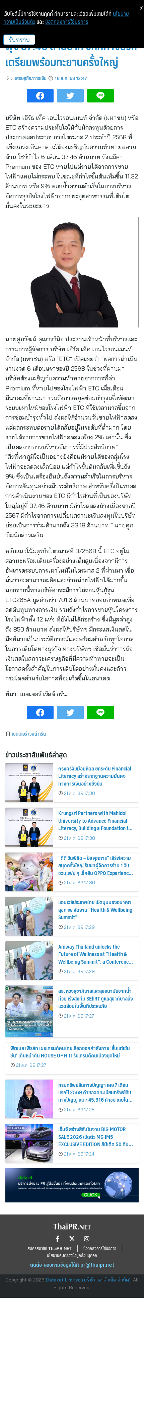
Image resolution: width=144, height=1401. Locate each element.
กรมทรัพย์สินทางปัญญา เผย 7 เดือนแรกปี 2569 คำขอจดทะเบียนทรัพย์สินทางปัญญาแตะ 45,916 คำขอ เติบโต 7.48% (94, 1096)
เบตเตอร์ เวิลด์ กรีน (29, 734)
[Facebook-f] (57, 1239)
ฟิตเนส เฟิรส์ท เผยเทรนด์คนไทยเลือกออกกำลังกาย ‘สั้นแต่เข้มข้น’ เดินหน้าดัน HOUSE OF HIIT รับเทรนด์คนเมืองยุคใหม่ (70, 1051)
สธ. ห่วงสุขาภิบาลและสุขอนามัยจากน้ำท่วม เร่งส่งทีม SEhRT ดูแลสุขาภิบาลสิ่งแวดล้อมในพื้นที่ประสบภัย (95, 998)
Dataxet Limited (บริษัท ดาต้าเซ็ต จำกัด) (88, 1280)
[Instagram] (87, 1239)
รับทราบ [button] (19, 39)
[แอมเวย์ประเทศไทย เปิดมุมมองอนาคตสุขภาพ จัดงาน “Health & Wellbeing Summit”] (29, 916)
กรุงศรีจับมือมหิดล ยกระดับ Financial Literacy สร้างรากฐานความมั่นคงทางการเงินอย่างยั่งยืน (94, 776)
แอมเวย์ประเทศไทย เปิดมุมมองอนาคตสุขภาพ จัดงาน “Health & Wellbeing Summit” (95, 909)
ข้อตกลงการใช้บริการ (66, 21)
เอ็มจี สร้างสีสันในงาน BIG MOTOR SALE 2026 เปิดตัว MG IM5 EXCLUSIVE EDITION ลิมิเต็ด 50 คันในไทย (95, 1140)
